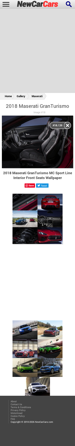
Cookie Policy (18, 416)
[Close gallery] (67, 125)
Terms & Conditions (21, 407)
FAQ (13, 419)
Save (31, 185)
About (14, 401)
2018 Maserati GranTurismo (37, 106)
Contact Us (16, 404)
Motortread (16, 413)
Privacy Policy (18, 410)
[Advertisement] (37, 51)
